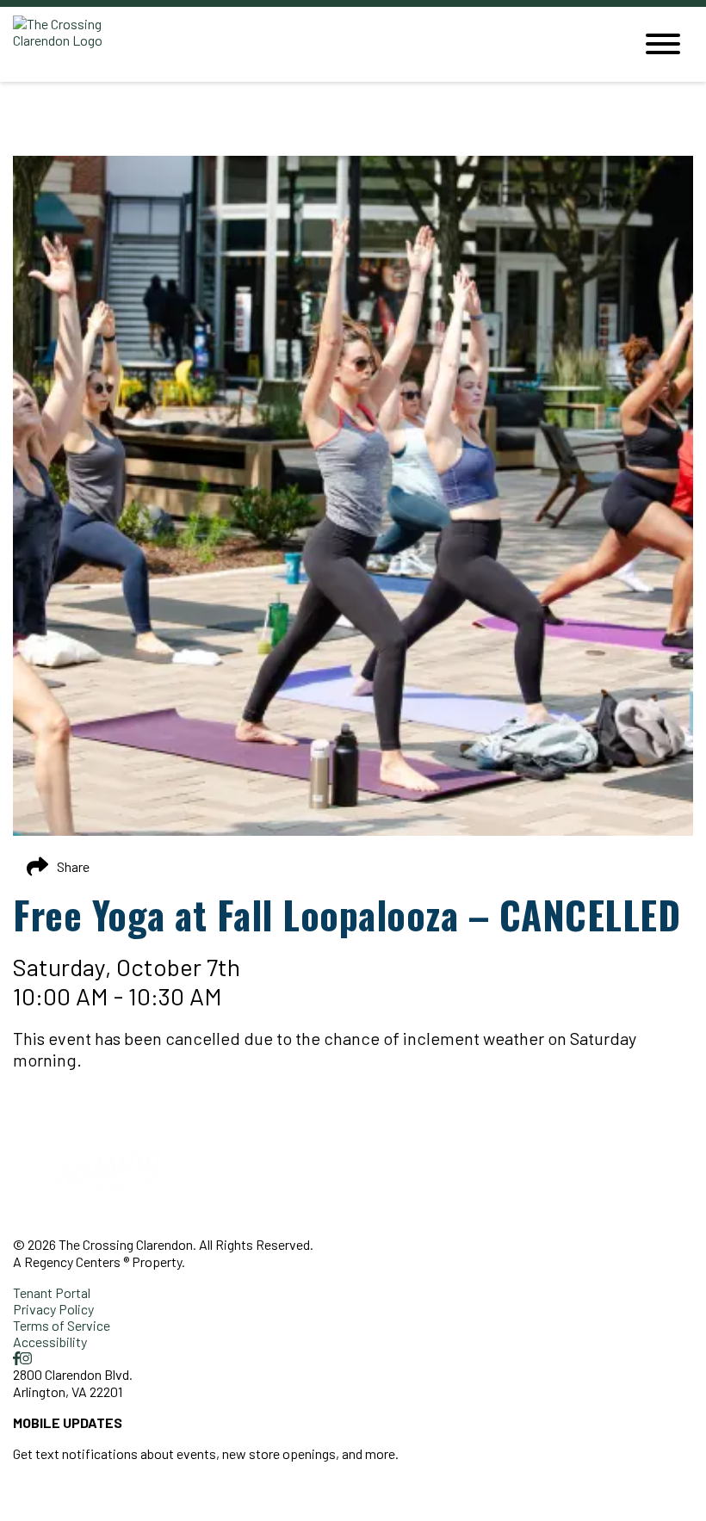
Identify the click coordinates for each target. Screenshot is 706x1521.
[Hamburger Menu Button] (663, 44)
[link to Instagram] (26, 1358)
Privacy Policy (53, 1309)
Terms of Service (61, 1325)
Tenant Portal (51, 1292)
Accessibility (50, 1341)
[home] (310, 44)
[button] (83, 1499)
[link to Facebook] (16, 1358)
